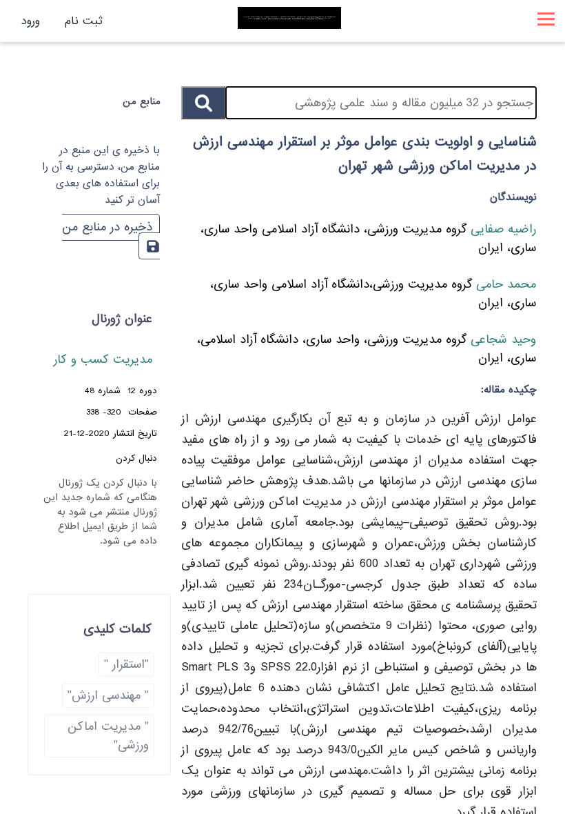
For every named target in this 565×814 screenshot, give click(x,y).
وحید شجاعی (501, 339)
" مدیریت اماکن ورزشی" (108, 736)
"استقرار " (126, 664)
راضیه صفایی (501, 229)
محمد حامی (504, 284)
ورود (30, 21)
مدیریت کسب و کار (103, 359)
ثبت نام (84, 21)
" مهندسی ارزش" (108, 695)
